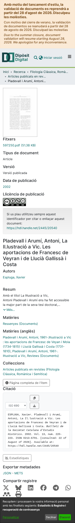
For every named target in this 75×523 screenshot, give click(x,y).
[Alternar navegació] (69, 57)
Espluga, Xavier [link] (14, 277)
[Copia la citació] (34, 398)
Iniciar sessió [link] (53, 57)
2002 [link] (7, 187)
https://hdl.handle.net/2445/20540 (32, 228)
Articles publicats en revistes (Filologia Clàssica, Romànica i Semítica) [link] (27, 76)
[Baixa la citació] (34, 406)
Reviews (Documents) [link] (43, 356)
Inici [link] (6, 72)
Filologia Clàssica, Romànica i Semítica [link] (49, 72)
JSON (7, 473)
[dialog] (37, 510)
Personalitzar (11, 517)
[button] (35, 57)
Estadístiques (18, 458)
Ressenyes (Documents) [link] (20, 324)
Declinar (51, 517)
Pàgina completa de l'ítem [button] (27, 383)
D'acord (65, 517)
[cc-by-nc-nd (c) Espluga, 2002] (37, 202)
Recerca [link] (19, 72)
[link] (37, 145)
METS (18, 473)
